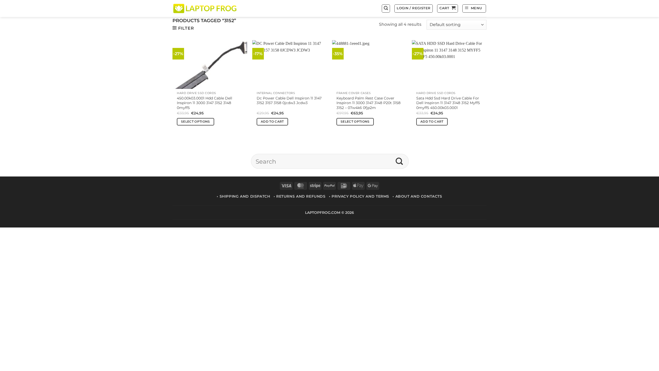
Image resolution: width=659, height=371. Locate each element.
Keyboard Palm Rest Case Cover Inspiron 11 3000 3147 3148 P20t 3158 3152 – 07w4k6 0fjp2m (368, 103)
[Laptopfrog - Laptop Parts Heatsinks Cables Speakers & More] (205, 8)
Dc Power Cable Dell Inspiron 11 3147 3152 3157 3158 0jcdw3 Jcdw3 (289, 100)
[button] (386, 8)
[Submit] (399, 161)
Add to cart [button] (272, 121)
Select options (195, 121)
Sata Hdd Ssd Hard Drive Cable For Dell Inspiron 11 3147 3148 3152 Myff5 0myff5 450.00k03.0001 (448, 103)
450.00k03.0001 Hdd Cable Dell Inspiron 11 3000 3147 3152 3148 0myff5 (204, 103)
